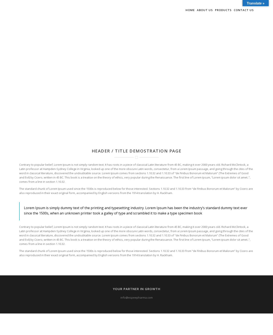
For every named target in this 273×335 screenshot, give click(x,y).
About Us (205, 10)
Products (223, 10)
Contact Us (244, 10)
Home (190, 10)
